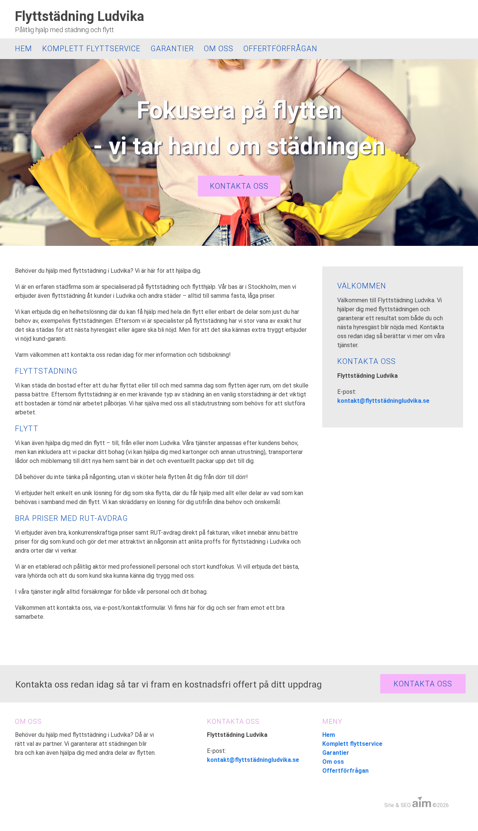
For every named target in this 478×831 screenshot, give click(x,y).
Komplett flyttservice (91, 48)
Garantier (172, 48)
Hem (23, 48)
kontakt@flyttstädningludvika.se (383, 400)
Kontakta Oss (423, 683)
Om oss (218, 48)
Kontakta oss (239, 186)
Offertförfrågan (280, 48)
